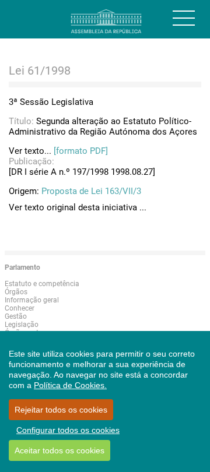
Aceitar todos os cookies (59, 450)
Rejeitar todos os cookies (61, 409)
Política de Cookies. (70, 385)
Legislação (21, 324)
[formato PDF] (81, 151)
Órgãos (16, 292)
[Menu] (183, 18)
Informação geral (32, 300)
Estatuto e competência (42, 284)
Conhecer (19, 308)
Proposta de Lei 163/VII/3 (91, 191)
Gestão (16, 316)
